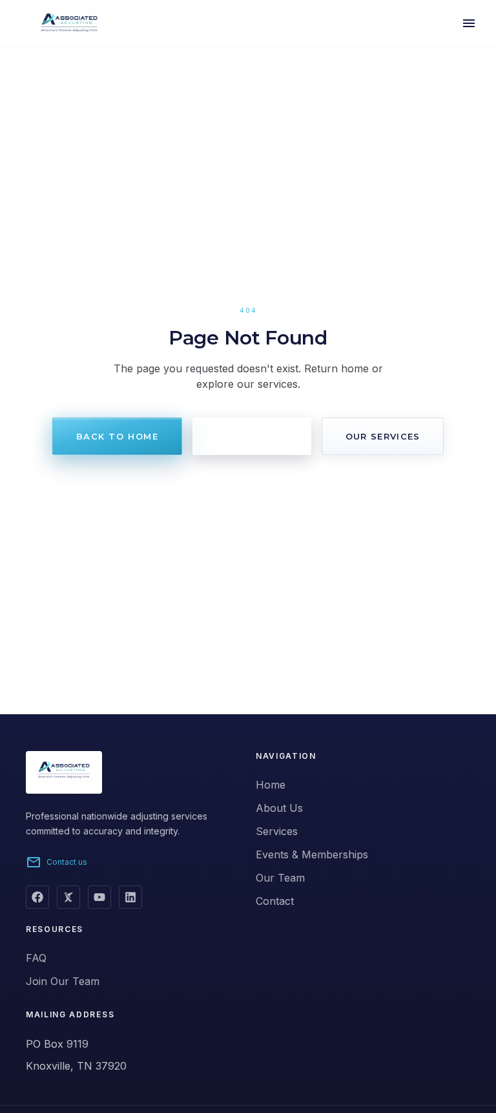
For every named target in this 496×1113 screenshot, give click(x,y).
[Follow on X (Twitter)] (68, 897)
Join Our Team (62, 981)
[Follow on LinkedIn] (130, 897)
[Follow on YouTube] (99, 897)
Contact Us (251, 436)
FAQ (36, 957)
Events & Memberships (312, 854)
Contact (275, 901)
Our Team (280, 877)
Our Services (383, 436)
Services (277, 831)
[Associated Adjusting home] (53, 23)
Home (270, 784)
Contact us (56, 862)
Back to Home (117, 436)
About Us (279, 807)
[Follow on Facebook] (37, 897)
